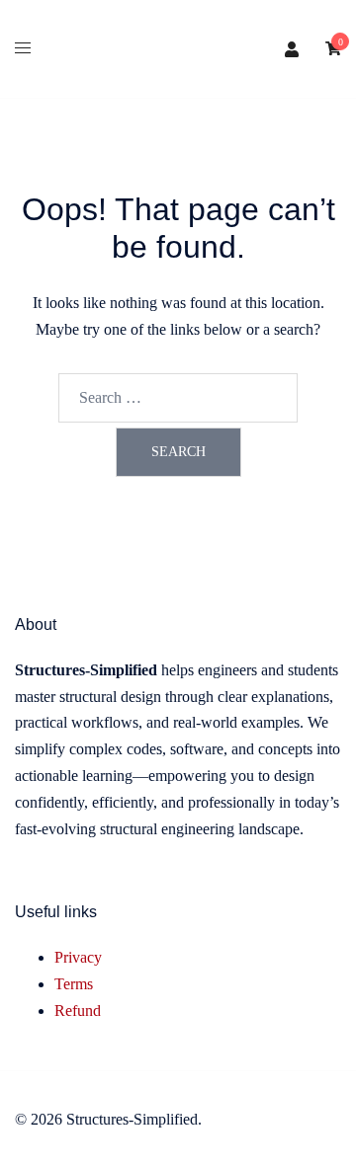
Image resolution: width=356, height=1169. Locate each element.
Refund (77, 1010)
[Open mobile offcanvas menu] (23, 49)
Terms (73, 983)
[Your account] (293, 49)
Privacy (78, 957)
